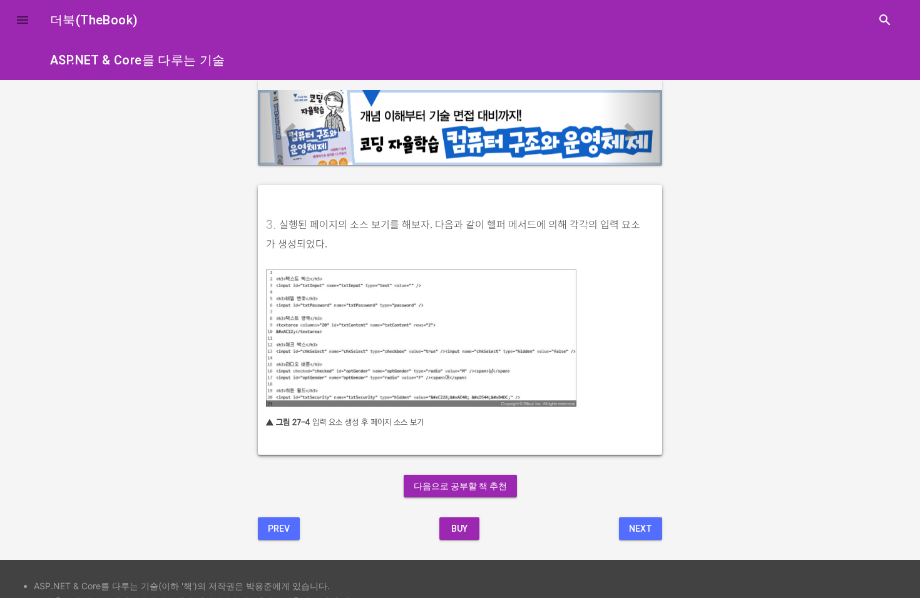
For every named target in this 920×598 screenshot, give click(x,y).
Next (640, 529)
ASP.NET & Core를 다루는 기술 (137, 60)
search (884, 20)
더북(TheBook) (94, 20)
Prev (279, 529)
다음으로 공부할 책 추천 (460, 486)
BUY (459, 529)
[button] (23, 20)
